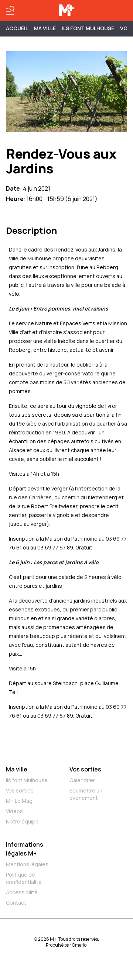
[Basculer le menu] (10, 10)
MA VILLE (45, 28)
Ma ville (16, 769)
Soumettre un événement (85, 794)
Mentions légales (27, 864)
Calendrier (82, 780)
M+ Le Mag (19, 800)
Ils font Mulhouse (27, 780)
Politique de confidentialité (24, 878)
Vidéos (14, 811)
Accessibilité (22, 892)
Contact (16, 902)
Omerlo (79, 945)
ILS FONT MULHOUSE (88, 28)
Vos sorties (20, 790)
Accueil (17, 28)
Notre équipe (22, 821)
